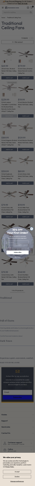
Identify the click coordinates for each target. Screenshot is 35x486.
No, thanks (17, 257)
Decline (17, 477)
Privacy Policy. (9, 467)
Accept (17, 472)
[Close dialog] (31, 228)
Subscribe (17, 252)
